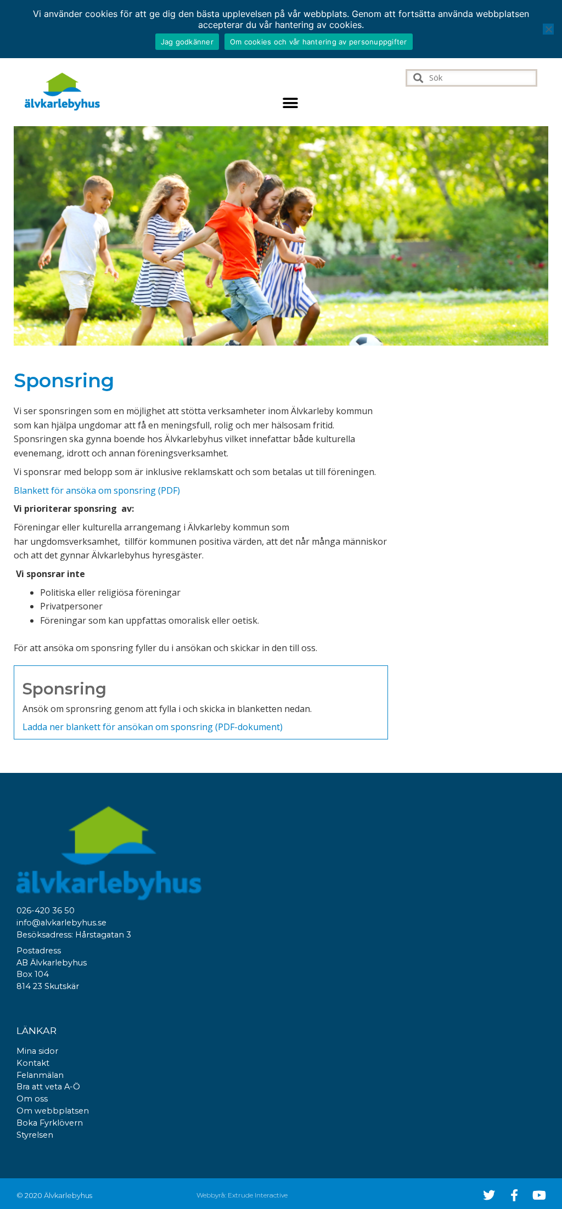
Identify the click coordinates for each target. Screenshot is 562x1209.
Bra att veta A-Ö (48, 1087)
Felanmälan (40, 1075)
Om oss (32, 1099)
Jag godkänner (187, 41)
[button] (290, 103)
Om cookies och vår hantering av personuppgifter (318, 41)
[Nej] (548, 29)
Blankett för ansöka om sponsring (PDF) (97, 490)
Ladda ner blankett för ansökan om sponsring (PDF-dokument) (153, 727)
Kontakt (32, 1063)
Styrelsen (34, 1135)
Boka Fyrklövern (49, 1123)
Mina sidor (37, 1051)
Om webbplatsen (52, 1111)
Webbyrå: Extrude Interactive (242, 1195)
